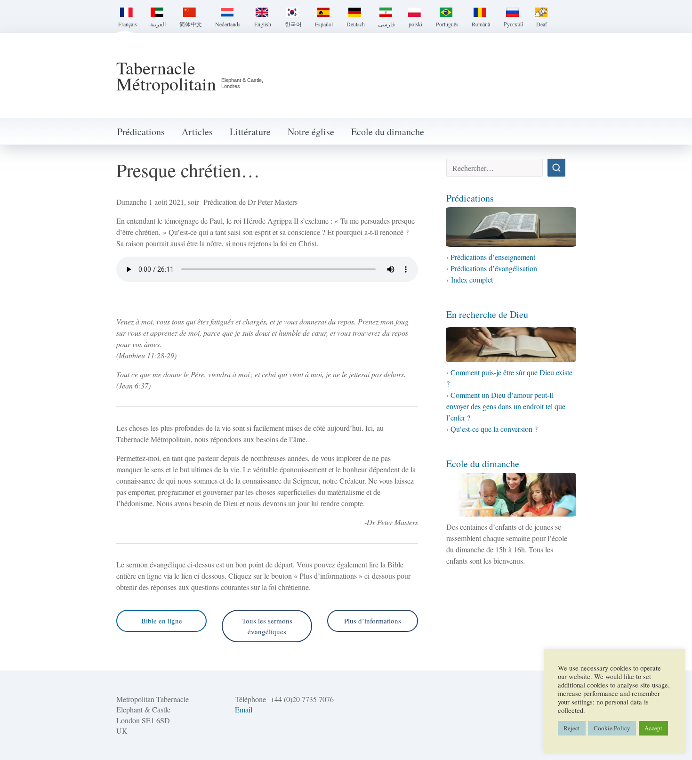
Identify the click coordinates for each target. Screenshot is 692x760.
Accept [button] (653, 728)
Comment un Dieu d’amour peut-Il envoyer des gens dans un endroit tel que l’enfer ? (505, 406)
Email (243, 709)
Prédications (141, 131)
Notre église (311, 131)
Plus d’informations (372, 620)
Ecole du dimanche (387, 131)
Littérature (250, 131)
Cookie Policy (612, 728)
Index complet (472, 279)
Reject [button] (571, 728)
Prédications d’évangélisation (494, 268)
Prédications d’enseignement (493, 257)
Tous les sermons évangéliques (267, 626)
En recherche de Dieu (487, 314)
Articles (197, 131)
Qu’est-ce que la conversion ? (494, 429)
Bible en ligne (161, 620)
